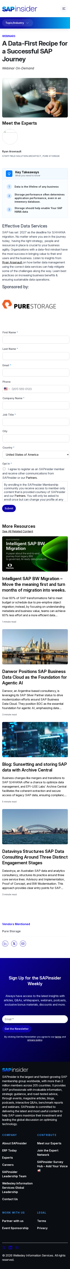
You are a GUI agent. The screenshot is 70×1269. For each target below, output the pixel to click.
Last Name (10, 348)
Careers (8, 1165)
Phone (7, 381)
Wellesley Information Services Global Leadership (17, 1188)
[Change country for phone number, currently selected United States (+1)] (7, 389)
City (5, 431)
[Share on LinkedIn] (5, 944)
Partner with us (13, 1221)
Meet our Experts (49, 1143)
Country (8, 447)
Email (7, 365)
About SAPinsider (14, 1143)
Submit (9, 508)
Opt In (7, 463)
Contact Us (10, 1199)
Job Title (9, 414)
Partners (31, 477)
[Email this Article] (23, 944)
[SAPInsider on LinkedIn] (10, 1248)
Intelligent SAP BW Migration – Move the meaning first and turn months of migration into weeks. (34, 584)
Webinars (8, 36)
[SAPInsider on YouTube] (17, 1248)
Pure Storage (11, 931)
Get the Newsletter (17, 1028)
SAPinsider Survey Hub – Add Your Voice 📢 (52, 1166)
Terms (41, 1221)
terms (58, 1036)
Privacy (42, 1228)
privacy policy (34, 1040)
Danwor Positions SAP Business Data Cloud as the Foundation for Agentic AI (34, 677)
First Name (10, 332)
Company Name (13, 398)
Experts (7, 1157)
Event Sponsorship (15, 1228)
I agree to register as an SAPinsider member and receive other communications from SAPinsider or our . (34, 484)
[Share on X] (14, 944)
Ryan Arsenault (11, 151)
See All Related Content (17, 531)
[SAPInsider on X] (4, 1248)
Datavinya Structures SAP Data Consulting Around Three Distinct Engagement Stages (35, 857)
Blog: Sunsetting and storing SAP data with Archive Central (34, 767)
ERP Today (9, 1150)
